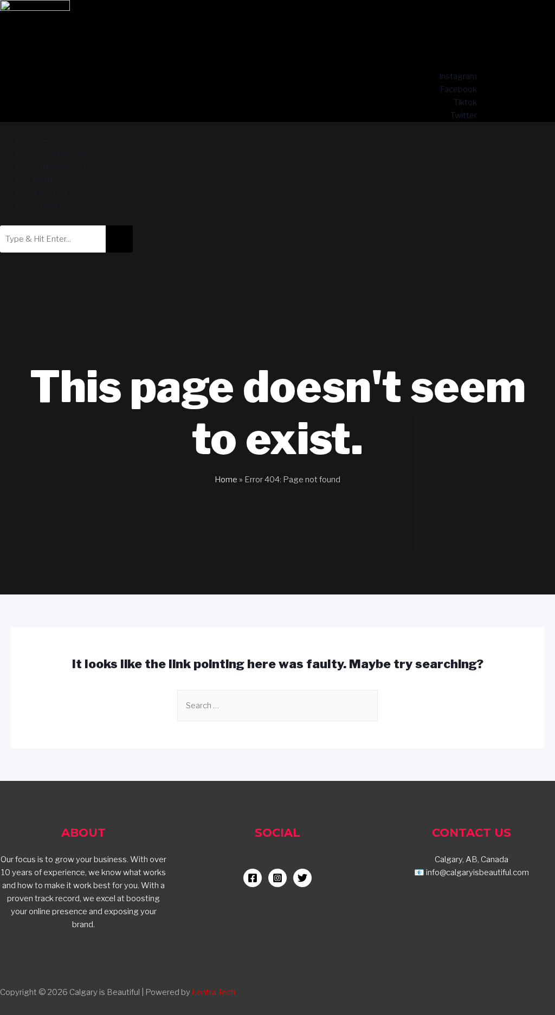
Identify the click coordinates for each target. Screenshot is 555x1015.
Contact (47, 206)
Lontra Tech (213, 992)
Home (226, 479)
